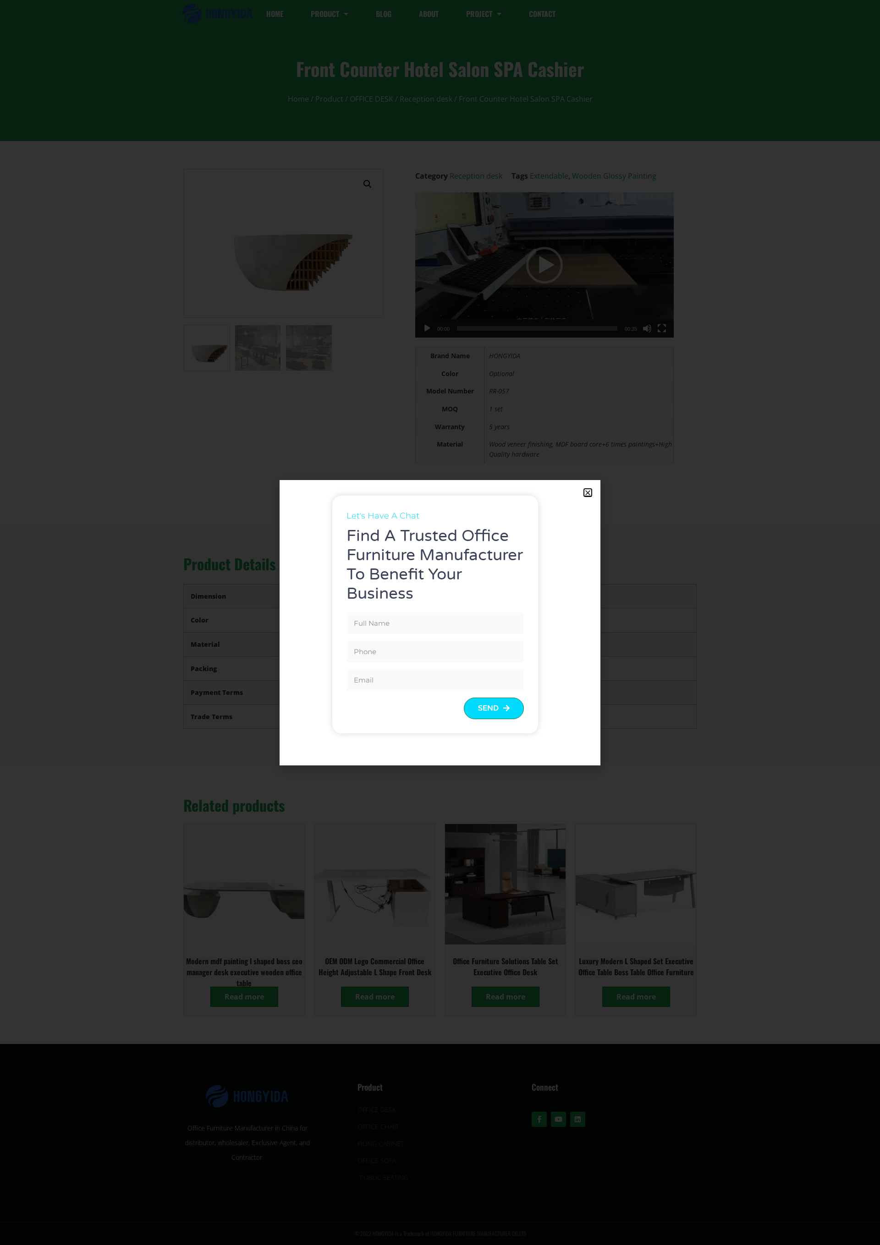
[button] (587, 492)
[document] (440, 622)
